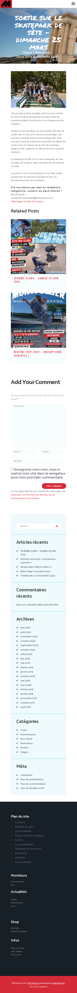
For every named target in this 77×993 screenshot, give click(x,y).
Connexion (26, 775)
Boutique (15, 928)
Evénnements (28, 734)
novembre (29, 636)
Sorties (24, 748)
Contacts (20, 858)
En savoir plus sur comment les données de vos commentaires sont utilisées (38, 494)
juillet (26, 654)
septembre (30, 645)
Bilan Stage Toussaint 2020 (35, 571)
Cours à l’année (23, 831)
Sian (13, 885)
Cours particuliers (24, 844)
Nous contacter (17, 948)
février (27, 667)
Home (27, 53)
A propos (20, 822)
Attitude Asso (33, 983)
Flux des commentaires (33, 784)
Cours (24, 730)
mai (25, 663)
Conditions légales (19, 931)
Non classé (42, 53)
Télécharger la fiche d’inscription (27, 201)
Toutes (14, 899)
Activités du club (24, 827)
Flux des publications (32, 779)
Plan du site (16, 955)
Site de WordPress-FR (32, 788)
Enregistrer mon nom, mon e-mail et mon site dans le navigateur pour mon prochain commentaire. (38, 473)
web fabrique (59, 983)
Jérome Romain (17, 881)
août (26, 632)
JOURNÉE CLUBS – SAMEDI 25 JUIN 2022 (36, 280)
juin (25, 628)
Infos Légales (16, 951)
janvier (27, 672)
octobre (28, 641)
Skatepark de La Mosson (28, 849)
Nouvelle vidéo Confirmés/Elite (43, 605)
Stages (24, 752)
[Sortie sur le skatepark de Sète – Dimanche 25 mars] (38, 89)
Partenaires (27, 743)
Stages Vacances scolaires (29, 836)
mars (26, 685)
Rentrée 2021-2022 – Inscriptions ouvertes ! (38, 353)
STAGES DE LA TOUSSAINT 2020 (38, 576)
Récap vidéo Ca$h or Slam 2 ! (36, 567)
